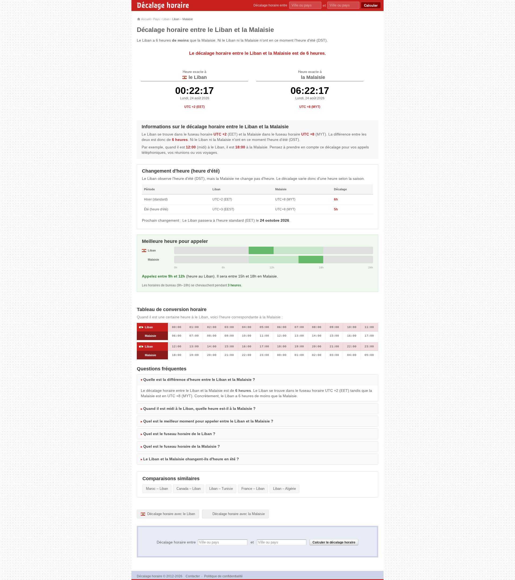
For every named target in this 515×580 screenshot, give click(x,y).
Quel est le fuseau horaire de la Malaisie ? (181, 446)
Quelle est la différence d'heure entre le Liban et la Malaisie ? (199, 379)
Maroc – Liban (157, 489)
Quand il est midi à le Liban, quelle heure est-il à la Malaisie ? (199, 408)
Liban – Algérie (284, 489)
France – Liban (252, 489)
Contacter (193, 576)
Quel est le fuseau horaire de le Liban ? (179, 434)
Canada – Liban (188, 489)
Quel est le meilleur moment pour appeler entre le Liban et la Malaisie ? (208, 421)
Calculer (371, 5)
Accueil (145, 19)
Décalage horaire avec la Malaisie (238, 514)
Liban (166, 19)
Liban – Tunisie (221, 489)
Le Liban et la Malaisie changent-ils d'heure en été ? (191, 459)
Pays (156, 19)
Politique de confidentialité (223, 576)
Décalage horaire (163, 5)
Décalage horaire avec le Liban (170, 514)
